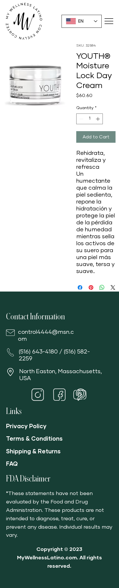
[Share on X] (112, 287)
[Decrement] (80, 119)
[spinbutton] (89, 119)
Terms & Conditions (34, 439)
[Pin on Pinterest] (91, 287)
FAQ (12, 464)
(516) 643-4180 (38, 352)
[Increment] (98, 119)
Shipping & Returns (33, 452)
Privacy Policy (26, 426)
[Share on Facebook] (80, 287)
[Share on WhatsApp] (101, 287)
